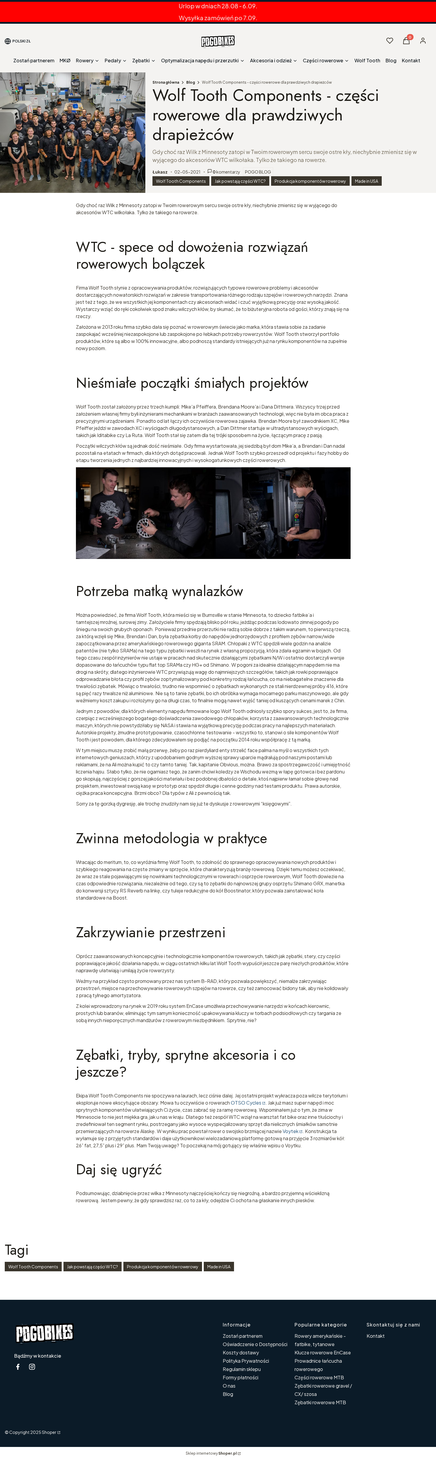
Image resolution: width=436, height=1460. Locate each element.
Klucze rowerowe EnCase (323, 1352)
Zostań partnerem (242, 1336)
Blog (190, 82)
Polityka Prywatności (246, 1361)
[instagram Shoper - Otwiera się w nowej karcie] (32, 1366)
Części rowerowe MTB (319, 1377)
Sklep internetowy (211, 1453)
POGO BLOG (258, 171)
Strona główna (165, 82)
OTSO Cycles (246, 1103)
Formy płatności (240, 1377)
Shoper (49, 1432)
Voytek (290, 1131)
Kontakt (376, 1336)
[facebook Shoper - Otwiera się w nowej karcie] (17, 1366)
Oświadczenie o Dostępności (255, 1344)
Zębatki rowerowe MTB (320, 1402)
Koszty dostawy (241, 1352)
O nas (229, 1386)
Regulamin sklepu (242, 1369)
